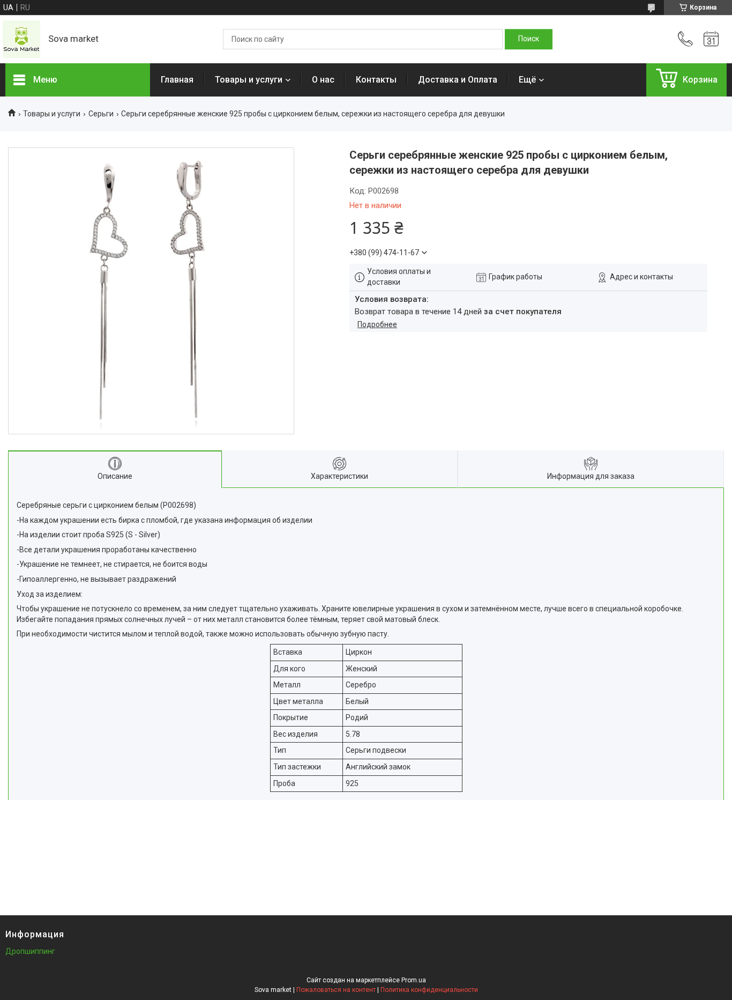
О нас (323, 80)
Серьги (101, 113)
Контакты (376, 80)
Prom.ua (413, 980)
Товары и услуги (248, 80)
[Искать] (528, 39)
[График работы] (711, 39)
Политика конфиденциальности (429, 990)
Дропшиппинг (30, 951)
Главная (177, 80)
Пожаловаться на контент (336, 990)
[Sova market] (21, 39)
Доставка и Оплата (457, 80)
